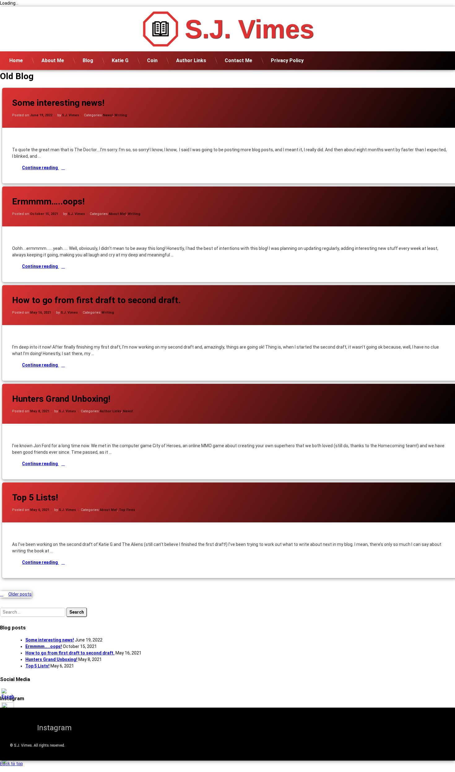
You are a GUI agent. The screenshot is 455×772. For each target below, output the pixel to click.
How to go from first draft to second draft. (96, 300)
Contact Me (238, 60)
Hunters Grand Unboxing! (61, 399)
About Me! (117, 214)
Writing (121, 115)
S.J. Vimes (70, 115)
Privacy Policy (287, 60)
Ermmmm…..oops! (48, 201)
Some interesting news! (58, 103)
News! (108, 115)
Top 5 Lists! (35, 497)
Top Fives (127, 510)
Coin (152, 60)
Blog (88, 60)
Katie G (120, 60)
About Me (52, 60)
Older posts (20, 594)
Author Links (191, 60)
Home (16, 60)
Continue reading (64, 167)
